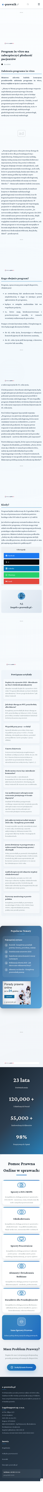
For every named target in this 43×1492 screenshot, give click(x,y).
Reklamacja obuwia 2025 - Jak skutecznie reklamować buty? (20, 964)
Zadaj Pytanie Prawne (23, 1367)
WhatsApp (11, 575)
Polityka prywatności (10, 1454)
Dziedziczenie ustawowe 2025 (20, 952)
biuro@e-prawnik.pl (9, 1465)
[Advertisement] (21, 27)
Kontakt (5, 1459)
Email (10, 581)
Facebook (11, 556)
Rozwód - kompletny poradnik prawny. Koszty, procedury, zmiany (22, 946)
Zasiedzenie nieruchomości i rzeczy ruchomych (22, 957)
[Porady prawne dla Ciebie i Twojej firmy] (17, 1004)
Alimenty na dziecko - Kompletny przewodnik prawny (21, 970)
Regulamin (6, 1448)
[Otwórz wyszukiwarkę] (28, 4)
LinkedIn (11, 568)
